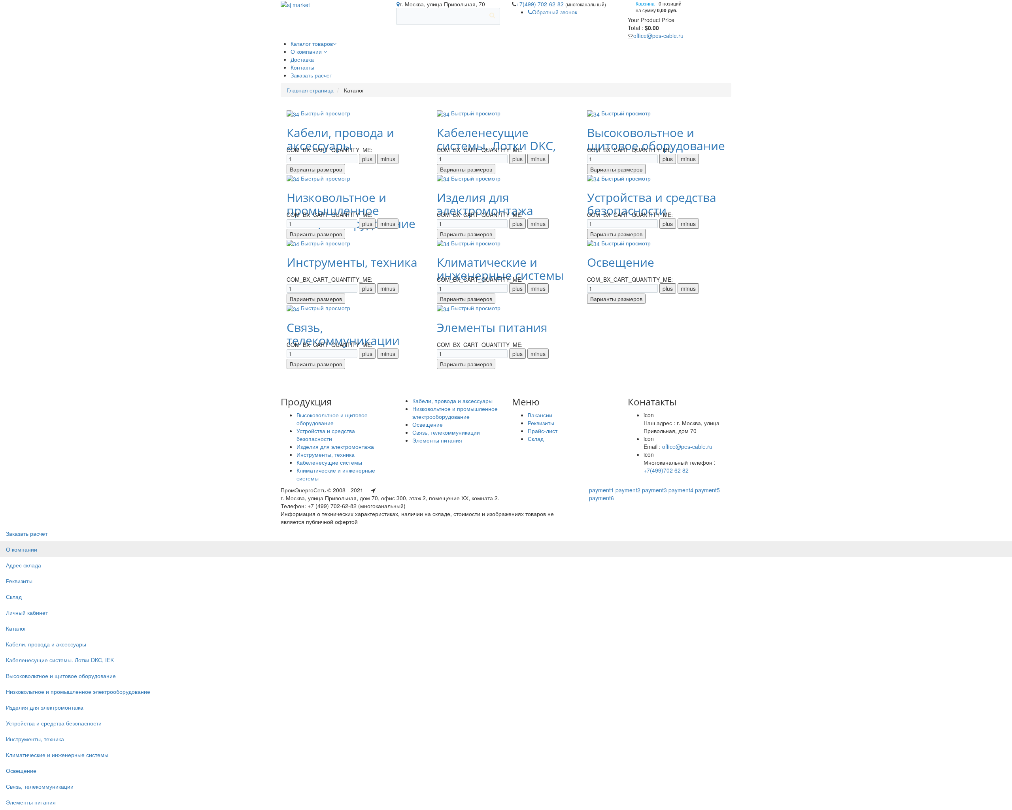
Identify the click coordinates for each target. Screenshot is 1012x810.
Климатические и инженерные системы (500, 268)
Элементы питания (492, 327)
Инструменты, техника (352, 262)
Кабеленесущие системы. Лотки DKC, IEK (60, 660)
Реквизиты (541, 423)
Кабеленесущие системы (329, 462)
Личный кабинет (27, 612)
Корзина (645, 3)
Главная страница (310, 90)
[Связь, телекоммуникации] (294, 308)
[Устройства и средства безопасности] (594, 178)
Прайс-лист (542, 431)
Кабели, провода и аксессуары (340, 139)
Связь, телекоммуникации (343, 333)
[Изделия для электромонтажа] (444, 178)
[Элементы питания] (444, 308)
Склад (536, 439)
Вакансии (540, 415)
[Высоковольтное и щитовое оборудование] (594, 113)
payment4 (680, 490)
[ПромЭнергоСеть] (295, 4)
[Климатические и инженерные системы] (444, 243)
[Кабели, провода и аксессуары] (294, 113)
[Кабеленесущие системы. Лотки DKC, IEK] (444, 113)
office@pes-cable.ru (658, 36)
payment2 (628, 490)
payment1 (601, 490)
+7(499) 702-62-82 (540, 4)
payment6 (601, 498)
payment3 (654, 490)
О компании (21, 549)
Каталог (16, 628)
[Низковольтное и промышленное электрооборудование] (294, 178)
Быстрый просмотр (325, 113)
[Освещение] (594, 243)
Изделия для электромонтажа (485, 204)
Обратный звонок (554, 12)
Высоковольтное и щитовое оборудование (656, 139)
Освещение (620, 262)
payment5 (707, 490)
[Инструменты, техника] (294, 243)
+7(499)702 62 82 (666, 470)
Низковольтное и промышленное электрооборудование (455, 412)
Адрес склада (23, 565)
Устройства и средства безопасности (651, 204)
